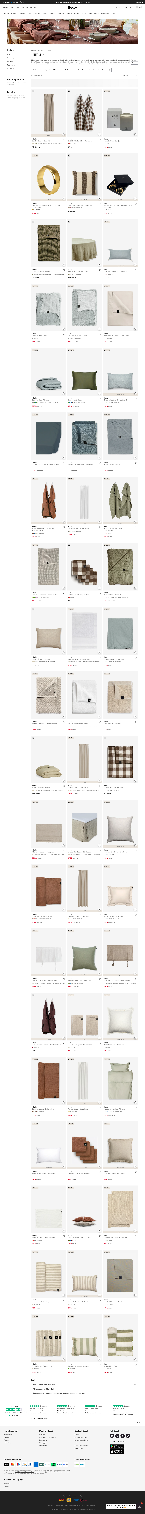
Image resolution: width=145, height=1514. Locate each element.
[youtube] (122, 1436)
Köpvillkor (50, 1505)
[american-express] (36, 1464)
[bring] (76, 1464)
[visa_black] (6, 1464)
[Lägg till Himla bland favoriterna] (44, 54)
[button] (134, 63)
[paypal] (59, 1464)
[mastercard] (12, 1464)
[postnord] (82, 1464)
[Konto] (126, 7)
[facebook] (112, 1436)
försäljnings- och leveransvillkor (24, 1472)
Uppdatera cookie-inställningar (87, 1505)
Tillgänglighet (59, 1505)
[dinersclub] (30, 1464)
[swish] (47, 1464)
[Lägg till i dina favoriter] (64, 139)
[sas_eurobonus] (65, 1464)
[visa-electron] (24, 1464)
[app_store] (117, 1451)
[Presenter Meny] (118, 13)
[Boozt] (72, 7)
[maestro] (18, 1464)
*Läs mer (81, 2)
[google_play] (117, 1446)
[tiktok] (128, 1436)
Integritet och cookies (71, 1505)
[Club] (130, 7)
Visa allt (138, 1422)
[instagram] (117, 1436)
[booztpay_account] (41, 1464)
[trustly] (53, 1464)
